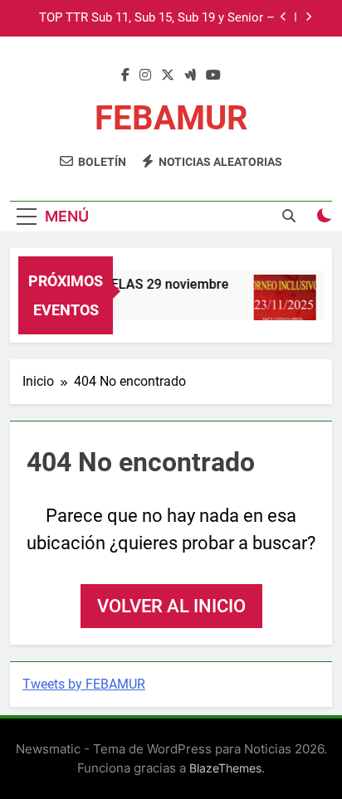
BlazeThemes (225, 768)
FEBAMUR (171, 118)
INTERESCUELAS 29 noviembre (133, 284)
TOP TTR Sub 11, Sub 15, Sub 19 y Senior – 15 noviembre (157, 18)
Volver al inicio (171, 606)
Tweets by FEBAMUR (83, 684)
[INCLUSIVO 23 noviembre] (283, 306)
